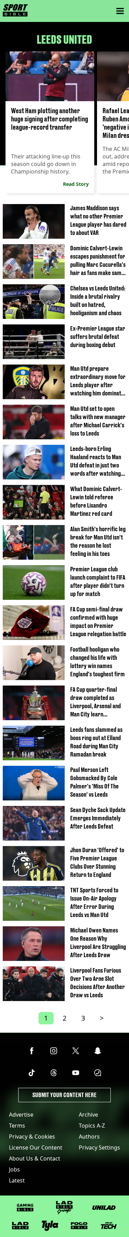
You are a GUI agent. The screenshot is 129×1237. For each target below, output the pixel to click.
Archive (88, 1114)
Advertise (21, 1114)
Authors (89, 1136)
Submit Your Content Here (64, 1094)
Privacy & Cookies (32, 1136)
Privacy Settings (99, 1147)
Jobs (14, 1169)
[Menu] (120, 11)
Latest (17, 1180)
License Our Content (35, 1147)
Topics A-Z (92, 1125)
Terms (17, 1125)
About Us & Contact (34, 1158)
